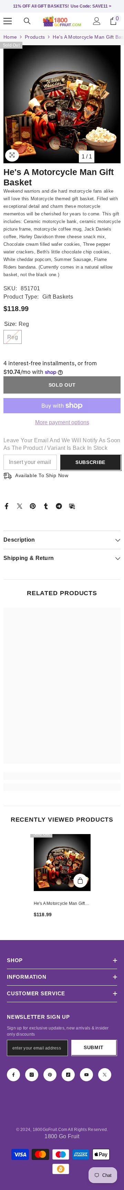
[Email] (72, 506)
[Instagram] (31, 1074)
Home (10, 37)
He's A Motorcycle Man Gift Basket (59, 904)
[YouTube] (86, 1074)
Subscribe (90, 462)
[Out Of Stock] (80, 881)
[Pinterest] (33, 506)
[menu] (7, 21)
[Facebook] (6, 506)
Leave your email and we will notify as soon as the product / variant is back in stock (62, 444)
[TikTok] (68, 1074)
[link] (62, 776)
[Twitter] (20, 506)
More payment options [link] (62, 422)
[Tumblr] (46, 506)
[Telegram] (59, 506)
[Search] (27, 21)
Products (35, 37)
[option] (62, 104)
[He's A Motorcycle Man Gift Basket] (62, 862)
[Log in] (97, 21)
